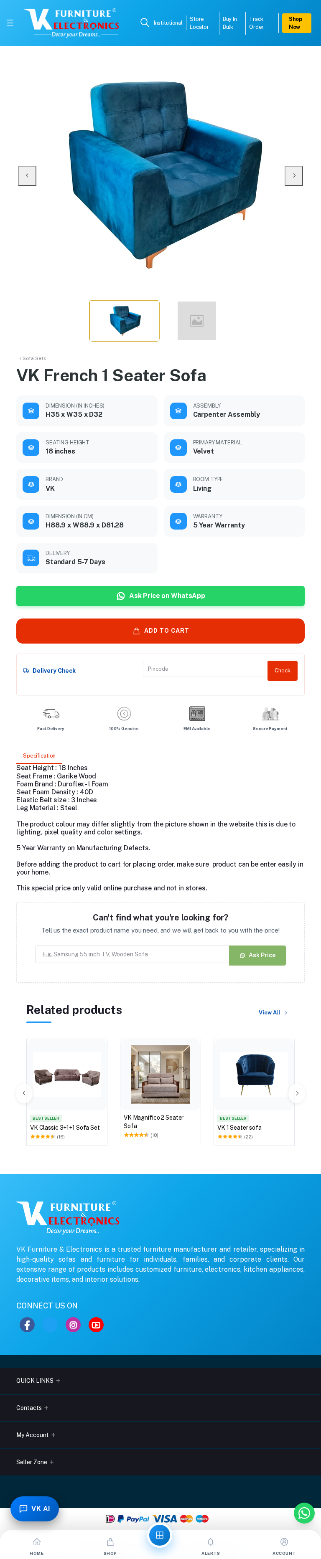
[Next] (294, 176)
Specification (39, 756)
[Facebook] (27, 1324)
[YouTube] (96, 1324)
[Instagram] (73, 1324)
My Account (32, 1435)
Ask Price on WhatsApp (167, 596)
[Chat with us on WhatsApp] (304, 1513)
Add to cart (166, 630)
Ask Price (262, 955)
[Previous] (27, 176)
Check (282, 670)
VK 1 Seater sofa (239, 1127)
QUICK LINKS (35, 1380)
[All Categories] (159, 1535)
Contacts (29, 1407)
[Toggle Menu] (10, 23)
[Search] (145, 23)
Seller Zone (31, 1462)
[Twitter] (50, 1324)
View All (269, 1012)
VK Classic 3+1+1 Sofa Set (65, 1127)
